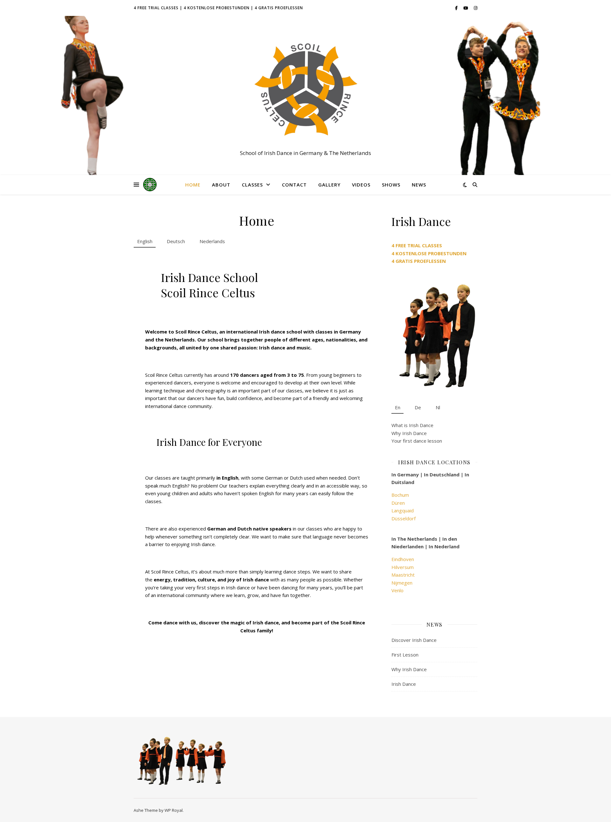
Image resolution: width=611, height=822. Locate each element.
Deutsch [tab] (176, 241)
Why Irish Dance (409, 433)
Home (192, 184)
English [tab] (144, 241)
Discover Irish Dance (414, 640)
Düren (398, 503)
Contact (294, 184)
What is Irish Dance (412, 425)
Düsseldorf (403, 518)
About (221, 184)
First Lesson (404, 654)
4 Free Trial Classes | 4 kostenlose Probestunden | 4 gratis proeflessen (218, 8)
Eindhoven (402, 559)
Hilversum (402, 567)
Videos (361, 184)
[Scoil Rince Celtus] (305, 89)
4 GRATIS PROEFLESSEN (418, 261)
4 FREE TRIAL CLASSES (416, 245)
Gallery (329, 184)
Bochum (400, 495)
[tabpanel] (257, 447)
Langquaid (402, 510)
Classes (252, 184)
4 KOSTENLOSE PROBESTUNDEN (429, 253)
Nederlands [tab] (212, 241)
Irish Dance (403, 684)
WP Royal (174, 810)
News (419, 184)
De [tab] (418, 407)
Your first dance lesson (416, 441)
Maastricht (403, 575)
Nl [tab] (438, 407)
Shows (391, 184)
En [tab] (397, 407)
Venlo (397, 590)
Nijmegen (401, 583)
